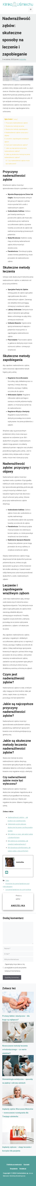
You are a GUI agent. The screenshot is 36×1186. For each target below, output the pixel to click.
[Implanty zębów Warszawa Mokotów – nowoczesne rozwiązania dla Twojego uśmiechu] (18, 1096)
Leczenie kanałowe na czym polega (18, 890)
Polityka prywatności (14, 1164)
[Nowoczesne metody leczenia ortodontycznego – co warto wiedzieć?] (18, 1033)
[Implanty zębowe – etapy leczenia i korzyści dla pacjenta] (18, 1131)
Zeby (7, 880)
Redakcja (22, 1169)
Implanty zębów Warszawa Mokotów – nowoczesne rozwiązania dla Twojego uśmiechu (17, 1113)
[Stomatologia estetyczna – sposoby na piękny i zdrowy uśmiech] (18, 1066)
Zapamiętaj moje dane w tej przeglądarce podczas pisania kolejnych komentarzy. (15, 967)
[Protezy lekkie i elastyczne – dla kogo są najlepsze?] (18, 1003)
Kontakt (26, 1164)
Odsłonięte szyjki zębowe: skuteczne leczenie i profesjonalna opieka (20, 827)
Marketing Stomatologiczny (17, 1176)
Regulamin (14, 1169)
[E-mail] (6, 873)
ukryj (15, 119)
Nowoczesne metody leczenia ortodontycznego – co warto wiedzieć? (15, 1049)
